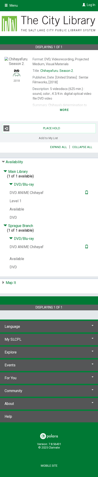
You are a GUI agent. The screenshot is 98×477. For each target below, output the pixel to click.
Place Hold (51, 128)
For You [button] (10, 378)
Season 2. (57, 71)
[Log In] (83, 5)
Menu (13, 5)
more (64, 110)
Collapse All (82, 147)
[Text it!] (86, 193)
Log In (91, 5)
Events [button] (10, 365)
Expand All (58, 147)
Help (8, 416)
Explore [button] (11, 352)
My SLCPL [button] (13, 339)
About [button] (9, 403)
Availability (14, 162)
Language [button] (12, 326)
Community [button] (13, 391)
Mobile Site (49, 465)
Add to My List (48, 138)
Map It (11, 283)
